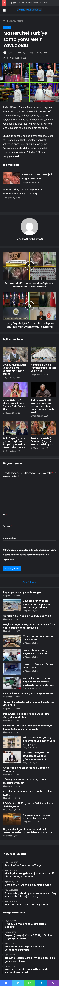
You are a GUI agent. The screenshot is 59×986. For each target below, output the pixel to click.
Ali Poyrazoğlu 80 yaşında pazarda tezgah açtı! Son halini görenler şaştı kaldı (42, 406)
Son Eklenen (29, 582)
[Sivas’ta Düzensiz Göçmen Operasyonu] (12, 669)
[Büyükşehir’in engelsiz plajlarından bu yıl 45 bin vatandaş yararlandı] (12, 605)
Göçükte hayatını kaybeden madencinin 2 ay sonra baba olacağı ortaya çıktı (29, 626)
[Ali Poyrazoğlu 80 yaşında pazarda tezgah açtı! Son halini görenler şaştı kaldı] (44, 389)
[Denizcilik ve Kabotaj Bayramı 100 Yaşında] (12, 655)
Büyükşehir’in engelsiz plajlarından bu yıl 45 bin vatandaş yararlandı (37, 604)
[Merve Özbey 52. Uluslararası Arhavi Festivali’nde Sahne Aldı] (15, 389)
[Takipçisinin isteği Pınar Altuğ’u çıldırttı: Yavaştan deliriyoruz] (44, 428)
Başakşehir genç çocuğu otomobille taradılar (37, 816)
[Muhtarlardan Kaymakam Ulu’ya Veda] (12, 641)
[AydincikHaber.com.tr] (29, 9)
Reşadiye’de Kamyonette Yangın (22, 592)
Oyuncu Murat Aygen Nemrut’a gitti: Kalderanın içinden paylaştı (15, 369)
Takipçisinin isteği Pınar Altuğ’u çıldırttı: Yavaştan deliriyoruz (43, 441)
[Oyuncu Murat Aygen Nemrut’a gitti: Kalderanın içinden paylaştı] (15, 354)
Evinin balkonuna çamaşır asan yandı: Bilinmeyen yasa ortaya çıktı (39, 741)
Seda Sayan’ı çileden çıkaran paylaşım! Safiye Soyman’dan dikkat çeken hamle (14, 443)
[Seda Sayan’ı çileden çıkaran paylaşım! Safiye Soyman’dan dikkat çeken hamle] (15, 428)
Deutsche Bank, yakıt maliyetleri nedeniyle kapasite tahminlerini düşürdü (27, 727)
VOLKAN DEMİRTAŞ (29, 239)
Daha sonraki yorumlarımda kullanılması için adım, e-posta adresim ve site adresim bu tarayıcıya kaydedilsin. (29, 555)
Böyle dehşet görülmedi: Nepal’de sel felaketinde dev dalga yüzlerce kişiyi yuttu (27, 831)
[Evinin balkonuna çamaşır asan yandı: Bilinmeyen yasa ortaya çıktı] (12, 742)
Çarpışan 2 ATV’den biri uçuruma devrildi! (28, 2)
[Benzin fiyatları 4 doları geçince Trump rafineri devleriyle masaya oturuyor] (12, 683)
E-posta (7, 526)
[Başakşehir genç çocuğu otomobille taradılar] (12, 819)
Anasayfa (10, 21)
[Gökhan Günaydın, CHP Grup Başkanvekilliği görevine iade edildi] (12, 757)
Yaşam (20, 21)
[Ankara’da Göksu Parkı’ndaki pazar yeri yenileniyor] (44, 354)
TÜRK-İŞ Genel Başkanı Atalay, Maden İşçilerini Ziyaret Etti (25, 781)
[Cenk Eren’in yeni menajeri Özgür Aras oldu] (11, 178)
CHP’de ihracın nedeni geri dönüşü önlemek (28, 693)
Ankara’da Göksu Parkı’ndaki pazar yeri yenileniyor (43, 367)
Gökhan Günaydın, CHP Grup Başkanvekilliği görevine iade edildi (36, 756)
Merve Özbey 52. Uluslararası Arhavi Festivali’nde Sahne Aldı (14, 404)
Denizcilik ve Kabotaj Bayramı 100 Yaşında (35, 652)
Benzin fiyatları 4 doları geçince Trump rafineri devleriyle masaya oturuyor (39, 682)
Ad (5, 514)
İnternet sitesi (10, 538)
